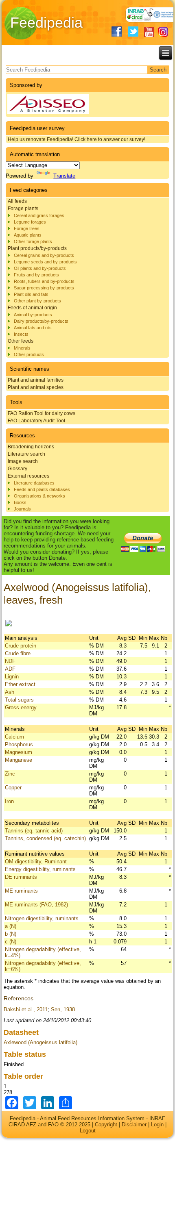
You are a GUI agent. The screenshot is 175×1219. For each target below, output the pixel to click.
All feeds (17, 201)
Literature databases (34, 482)
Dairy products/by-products (41, 321)
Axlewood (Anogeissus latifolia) (40, 1042)
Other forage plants (33, 241)
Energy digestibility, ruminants (40, 869)
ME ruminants (21, 891)
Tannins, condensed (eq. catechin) (45, 838)
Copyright (106, 1124)
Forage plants (23, 208)
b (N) (10, 934)
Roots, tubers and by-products (44, 281)
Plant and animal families (35, 380)
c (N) (10, 942)
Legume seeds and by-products (45, 261)
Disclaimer (134, 1124)
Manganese (18, 760)
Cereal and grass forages (39, 215)
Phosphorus (19, 744)
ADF (10, 669)
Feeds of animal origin (32, 308)
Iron (9, 801)
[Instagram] (163, 32)
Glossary (17, 469)
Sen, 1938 (63, 1009)
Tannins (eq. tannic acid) (34, 831)
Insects (21, 334)
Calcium (14, 737)
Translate (64, 176)
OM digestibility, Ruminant (36, 861)
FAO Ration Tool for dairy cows (41, 413)
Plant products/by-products (37, 248)
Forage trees (26, 228)
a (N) (10, 926)
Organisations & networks (39, 495)
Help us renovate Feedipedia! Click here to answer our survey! (76, 139)
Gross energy (21, 707)
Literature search (26, 454)
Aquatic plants (28, 235)
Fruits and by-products (36, 274)
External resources (28, 476)
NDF (10, 661)
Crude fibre (18, 653)
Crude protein (20, 646)
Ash (9, 692)
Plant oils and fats (31, 294)
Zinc (10, 774)
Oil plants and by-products (40, 268)
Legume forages (30, 221)
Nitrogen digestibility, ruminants (42, 918)
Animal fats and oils (33, 327)
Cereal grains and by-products (44, 255)
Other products (29, 354)
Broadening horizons (31, 447)
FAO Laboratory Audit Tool (36, 421)
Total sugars (19, 700)
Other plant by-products (37, 300)
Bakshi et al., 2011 (26, 1009)
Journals (22, 508)
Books (20, 502)
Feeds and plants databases (42, 489)
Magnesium (18, 752)
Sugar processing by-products (44, 287)
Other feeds (20, 341)
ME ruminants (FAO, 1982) (36, 905)
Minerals (22, 347)
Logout (88, 1131)
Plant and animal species (35, 387)
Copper (13, 787)
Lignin (12, 677)
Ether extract (20, 684)
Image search (23, 461)
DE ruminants (21, 877)
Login (157, 1124)
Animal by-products (33, 314)
